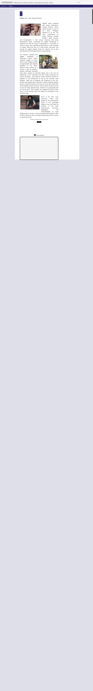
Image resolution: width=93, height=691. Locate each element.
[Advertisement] (66, 34)
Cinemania (45, 119)
